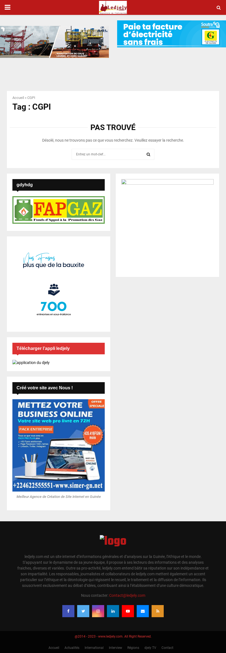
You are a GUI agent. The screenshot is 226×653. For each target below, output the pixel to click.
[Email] (143, 611)
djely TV (150, 648)
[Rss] (158, 611)
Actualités (71, 648)
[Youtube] (128, 611)
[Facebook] (68, 611)
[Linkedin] (113, 611)
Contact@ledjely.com (127, 595)
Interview (115, 648)
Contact (167, 648)
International (94, 648)
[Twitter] (83, 611)
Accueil (18, 98)
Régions (133, 648)
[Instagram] (98, 611)
